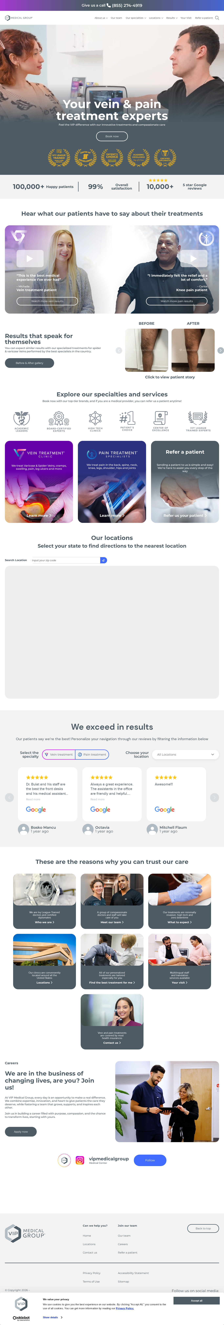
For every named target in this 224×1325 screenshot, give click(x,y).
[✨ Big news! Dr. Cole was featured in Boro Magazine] (85, 1189)
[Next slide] (220, 350)
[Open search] (217, 18)
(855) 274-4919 (127, 5)
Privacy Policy (92, 1273)
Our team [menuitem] (116, 17)
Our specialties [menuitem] (134, 17)
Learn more (38, 515)
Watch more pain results (177, 301)
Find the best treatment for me (111, 982)
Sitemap (123, 1281)
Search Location (16, 560)
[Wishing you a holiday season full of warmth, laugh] (194, 1189)
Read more (33, 799)
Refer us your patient (183, 515)
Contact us (111, 1042)
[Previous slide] (119, 350)
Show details (50, 1317)
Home (87, 1235)
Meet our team (111, 922)
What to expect (179, 922)
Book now (112, 136)
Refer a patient (127, 1252)
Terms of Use (91, 1281)
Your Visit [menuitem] (186, 17)
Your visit (179, 982)
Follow (150, 1160)
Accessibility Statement (133, 1273)
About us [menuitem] (100, 17)
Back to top (203, 1228)
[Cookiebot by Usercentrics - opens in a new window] (21, 1318)
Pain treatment (94, 754)
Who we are (43, 922)
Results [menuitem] (170, 17)
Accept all (196, 1300)
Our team (124, 1235)
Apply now (21, 1131)
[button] (214, 797)
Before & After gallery (29, 363)
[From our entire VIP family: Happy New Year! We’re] (139, 1189)
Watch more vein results (47, 301)
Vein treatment (61, 754)
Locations (44, 982)
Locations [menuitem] (154, 17)
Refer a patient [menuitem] (204, 17)
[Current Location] (103, 560)
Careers (123, 1244)
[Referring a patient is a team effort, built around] (30, 1189)
